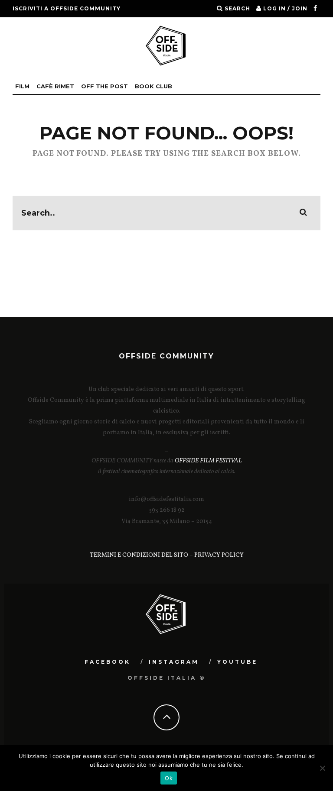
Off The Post (104, 86)
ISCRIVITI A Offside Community (67, 8)
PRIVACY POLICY (219, 555)
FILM (22, 86)
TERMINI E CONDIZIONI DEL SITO (139, 555)
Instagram (174, 662)
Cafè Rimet (55, 86)
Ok (169, 778)
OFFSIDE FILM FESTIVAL (208, 461)
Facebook (108, 662)
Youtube (237, 662)
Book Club (153, 86)
